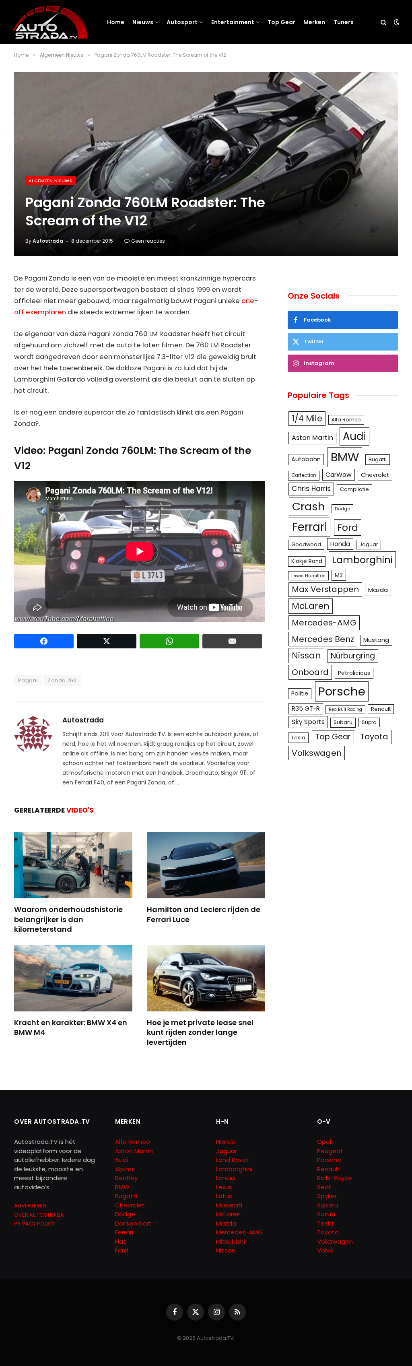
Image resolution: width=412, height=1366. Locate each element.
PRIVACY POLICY (34, 1224)
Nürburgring (353, 655)
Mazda (378, 590)
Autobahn (306, 459)
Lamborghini (362, 559)
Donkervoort (133, 1223)
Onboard (310, 672)
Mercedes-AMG (324, 622)
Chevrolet (375, 475)
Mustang (376, 640)
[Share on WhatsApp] (169, 641)
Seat (324, 1187)
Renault (381, 709)
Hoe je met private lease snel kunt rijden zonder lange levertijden (200, 1032)
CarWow (338, 474)
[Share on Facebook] (44, 641)
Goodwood (306, 544)
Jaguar (368, 544)
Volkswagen (317, 753)
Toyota (374, 736)
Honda (340, 544)
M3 (339, 575)
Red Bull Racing (345, 709)
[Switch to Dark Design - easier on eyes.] (396, 22)
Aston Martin (312, 437)
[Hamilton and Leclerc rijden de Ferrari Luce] (206, 865)
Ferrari (309, 527)
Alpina (124, 1169)
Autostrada (48, 240)
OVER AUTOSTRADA (39, 1215)
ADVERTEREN (30, 1205)
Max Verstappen (325, 589)
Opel (324, 1141)
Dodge (342, 509)
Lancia (225, 1178)
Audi (354, 436)
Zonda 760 (62, 680)
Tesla (298, 737)
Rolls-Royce (334, 1178)
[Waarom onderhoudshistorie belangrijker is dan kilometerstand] (73, 865)
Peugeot (330, 1151)
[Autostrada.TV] (50, 22)
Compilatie (354, 489)
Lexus (224, 1187)
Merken (314, 22)
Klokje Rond (306, 561)
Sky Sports (308, 721)
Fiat (120, 1241)
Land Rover (232, 1160)
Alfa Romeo (346, 419)
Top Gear (281, 22)
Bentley (126, 1178)
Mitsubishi (230, 1241)
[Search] (383, 22)
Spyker (327, 1196)
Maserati (229, 1205)
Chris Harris (311, 488)
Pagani (27, 680)
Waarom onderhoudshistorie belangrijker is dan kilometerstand (68, 919)
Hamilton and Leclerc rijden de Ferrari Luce (203, 914)
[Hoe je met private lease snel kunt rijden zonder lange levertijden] (206, 978)
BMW (345, 457)
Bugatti (378, 459)
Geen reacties (148, 240)
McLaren (311, 606)
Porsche (341, 691)
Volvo (325, 1250)
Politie (299, 693)
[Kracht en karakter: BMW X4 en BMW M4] (73, 978)
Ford (347, 527)
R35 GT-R (306, 708)
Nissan (306, 655)
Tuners (344, 22)
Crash (308, 506)
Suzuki (326, 1214)
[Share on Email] (232, 641)
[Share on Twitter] (106, 641)
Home (115, 22)
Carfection (303, 475)
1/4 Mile (307, 418)
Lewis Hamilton (308, 575)
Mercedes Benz (323, 639)
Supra (369, 722)
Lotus (224, 1196)
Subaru (343, 722)
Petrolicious (354, 673)
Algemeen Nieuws (50, 180)
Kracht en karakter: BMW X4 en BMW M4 (70, 1027)
